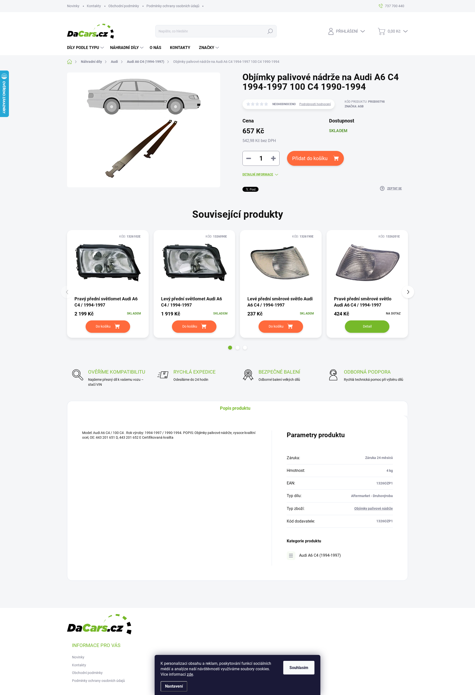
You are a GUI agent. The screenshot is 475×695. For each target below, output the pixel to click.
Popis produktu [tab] (235, 408)
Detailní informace (257, 174)
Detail (367, 326)
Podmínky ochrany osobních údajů (172, 6)
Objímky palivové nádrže (373, 508)
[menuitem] (86, 47)
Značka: (354, 106)
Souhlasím (298, 667)
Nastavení (174, 686)
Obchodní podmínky (123, 6)
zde (190, 674)
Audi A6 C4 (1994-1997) (320, 555)
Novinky (73, 6)
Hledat (270, 31)
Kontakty (94, 6)
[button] (230, 348)
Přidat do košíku (310, 158)
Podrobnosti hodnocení (315, 104)
